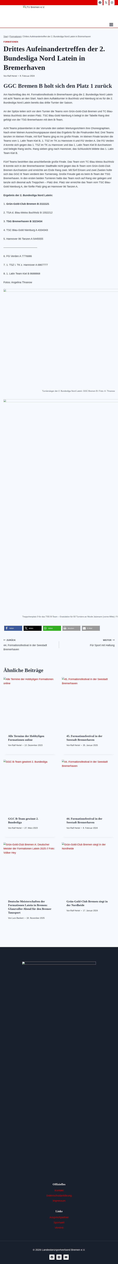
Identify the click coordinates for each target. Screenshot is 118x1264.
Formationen (10, 42)
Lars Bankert (18, 918)
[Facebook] (100, 2)
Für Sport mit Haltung (102, 643)
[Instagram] (112, 2)
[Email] (66, 1257)
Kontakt (59, 1190)
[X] (106, 2)
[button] (13, 628)
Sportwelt (59, 1222)
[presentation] (29, 703)
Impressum (59, 1200)
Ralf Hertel (12, 76)
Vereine (59, 1227)
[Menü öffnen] (111, 25)
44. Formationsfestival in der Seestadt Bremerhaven (25, 645)
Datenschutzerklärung (59, 1195)
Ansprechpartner (59, 1217)
